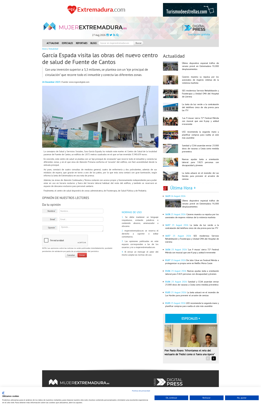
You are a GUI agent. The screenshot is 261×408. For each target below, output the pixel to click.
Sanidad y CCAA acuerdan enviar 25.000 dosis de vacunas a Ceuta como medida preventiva (200, 148)
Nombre (52, 210)
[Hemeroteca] (117, 35)
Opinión (52, 227)
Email (53, 219)
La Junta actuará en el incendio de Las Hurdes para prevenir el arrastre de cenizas (200, 176)
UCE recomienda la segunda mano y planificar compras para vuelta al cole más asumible (200, 134)
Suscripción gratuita (199, 34)
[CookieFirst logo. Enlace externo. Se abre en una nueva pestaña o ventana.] (3, 393)
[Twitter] (111, 35)
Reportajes (81, 43)
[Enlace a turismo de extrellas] (190, 9)
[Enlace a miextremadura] (97, 9)
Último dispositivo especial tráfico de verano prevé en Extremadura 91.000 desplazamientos (200, 66)
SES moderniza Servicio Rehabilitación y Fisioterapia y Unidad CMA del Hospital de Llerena (200, 93)
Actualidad (53, 43)
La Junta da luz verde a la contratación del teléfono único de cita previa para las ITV (200, 107)
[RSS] (114, 35)
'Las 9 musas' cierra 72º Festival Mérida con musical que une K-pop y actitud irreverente (200, 121)
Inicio (44, 48)
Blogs (93, 43)
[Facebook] (107, 35)
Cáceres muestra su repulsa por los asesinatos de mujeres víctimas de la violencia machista (200, 79)
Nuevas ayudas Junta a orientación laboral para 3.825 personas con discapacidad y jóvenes (200, 162)
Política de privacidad (141, 391)
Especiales (67, 43)
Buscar (139, 43)
